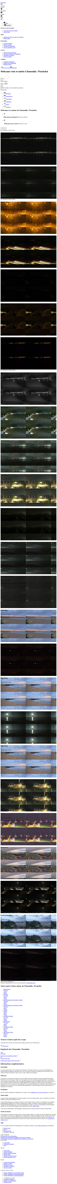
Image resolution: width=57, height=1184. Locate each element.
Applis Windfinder (8, 43)
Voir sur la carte (6, 67)
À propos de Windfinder (9, 46)
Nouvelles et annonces (9, 55)
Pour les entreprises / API (9, 47)
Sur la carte (3, 89)
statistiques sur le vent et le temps (38, 1092)
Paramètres (8, 25)
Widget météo (7, 38)
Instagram (21, 1174)
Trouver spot (5, 1046)
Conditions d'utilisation (9, 61)
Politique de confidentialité (10, 63)
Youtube (21, 1175)
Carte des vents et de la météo (10, 30)
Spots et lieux (7, 32)
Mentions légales (7, 64)
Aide (6, 23)
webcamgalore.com (30, 982)
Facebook (14, 67)
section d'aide (36, 1106)
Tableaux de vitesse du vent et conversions (13, 37)
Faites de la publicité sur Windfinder (12, 54)
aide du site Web (42, 1125)
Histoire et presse (8, 45)
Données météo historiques (10, 52)
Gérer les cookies (8, 56)
